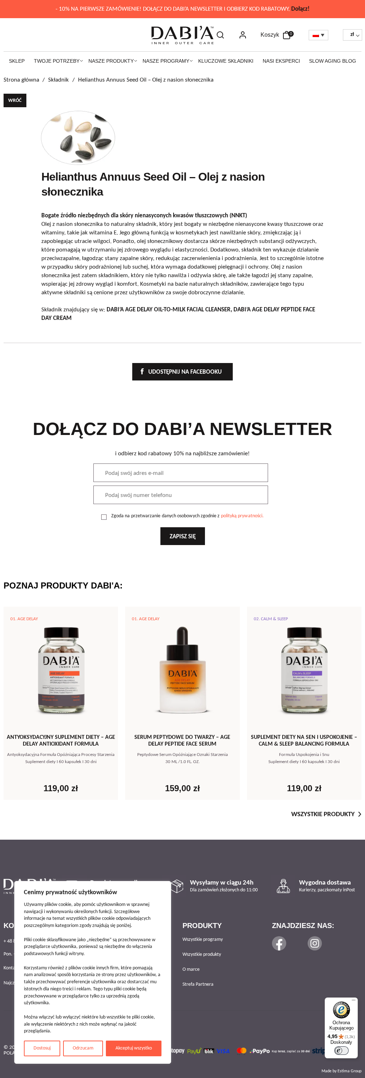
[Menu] (353, 1001)
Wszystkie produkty (323, 814)
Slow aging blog (332, 61)
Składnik (58, 80)
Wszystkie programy (202, 939)
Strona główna (21, 80)
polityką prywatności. (242, 516)
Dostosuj (42, 1048)
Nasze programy (166, 61)
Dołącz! (300, 9)
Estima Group (349, 1071)
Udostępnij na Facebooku (184, 372)
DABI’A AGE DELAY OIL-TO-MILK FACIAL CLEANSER (169, 310)
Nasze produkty (111, 61)
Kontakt (11, 968)
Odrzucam (83, 1048)
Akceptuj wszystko (133, 1048)
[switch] (341, 1050)
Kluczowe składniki (225, 61)
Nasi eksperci (281, 61)
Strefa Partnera (198, 984)
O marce (191, 969)
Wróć (14, 100)
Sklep (17, 61)
